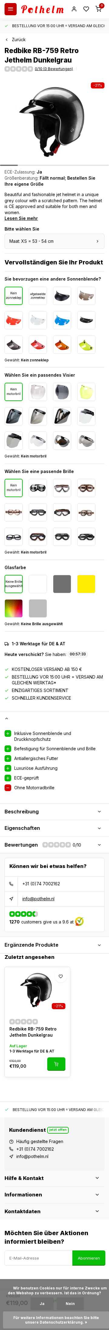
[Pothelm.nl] (42, 9)
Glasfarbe (15, 567)
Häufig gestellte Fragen (39, 1141)
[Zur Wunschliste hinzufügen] (61, 976)
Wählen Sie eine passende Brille (39, 471)
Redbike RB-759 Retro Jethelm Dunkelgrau (33, 1032)
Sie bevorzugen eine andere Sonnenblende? (53, 278)
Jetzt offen (58, 1129)
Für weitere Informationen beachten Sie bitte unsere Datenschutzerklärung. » (56, 1320)
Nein (70, 1303)
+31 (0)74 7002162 (41, 883)
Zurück (19, 39)
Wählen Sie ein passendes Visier (40, 375)
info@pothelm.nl (38, 898)
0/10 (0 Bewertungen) (54, 68)
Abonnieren (89, 1258)
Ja (42, 1303)
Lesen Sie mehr (21, 218)
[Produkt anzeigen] (56, 1064)
